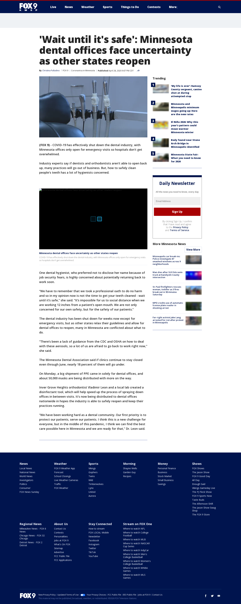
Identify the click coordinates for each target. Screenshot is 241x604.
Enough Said (198, 484)
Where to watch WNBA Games (135, 569)
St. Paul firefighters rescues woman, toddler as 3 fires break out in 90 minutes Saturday (167, 290)
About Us (61, 524)
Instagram (94, 544)
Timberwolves (96, 484)
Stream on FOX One (137, 524)
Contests (59, 532)
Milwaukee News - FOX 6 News (33, 530)
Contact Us (60, 528)
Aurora (92, 495)
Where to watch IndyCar (136, 550)
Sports (93, 464)
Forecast (58, 472)
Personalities (61, 536)
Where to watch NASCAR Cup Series (136, 545)
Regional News (30, 524)
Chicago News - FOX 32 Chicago (32, 537)
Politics (23, 484)
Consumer (25, 488)
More (173, 7)
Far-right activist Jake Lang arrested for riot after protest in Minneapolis (168, 320)
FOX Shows (198, 468)
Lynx (91, 488)
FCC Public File (62, 556)
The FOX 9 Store (201, 514)
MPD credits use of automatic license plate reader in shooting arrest (168, 305)
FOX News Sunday (29, 491)
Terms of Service (179, 230)
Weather (60, 464)
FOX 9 (65, 70)
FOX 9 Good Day (201, 476)
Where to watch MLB (134, 539)
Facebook (94, 540)
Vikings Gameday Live (203, 488)
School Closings (62, 476)
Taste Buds (198, 499)
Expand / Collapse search (219, 7)
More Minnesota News (169, 244)
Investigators (26, 480)
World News (26, 476)
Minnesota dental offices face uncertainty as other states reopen (78, 253)
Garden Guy (129, 472)
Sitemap (58, 548)
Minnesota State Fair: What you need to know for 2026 (186, 158)
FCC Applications (63, 560)
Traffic (57, 484)
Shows (196, 464)
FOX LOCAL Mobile (99, 532)
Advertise (59, 552)
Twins (92, 476)
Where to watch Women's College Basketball (137, 562)
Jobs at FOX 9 (61, 540)
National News (27, 472)
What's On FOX (62, 544)
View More (193, 249)
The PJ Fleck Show (202, 491)
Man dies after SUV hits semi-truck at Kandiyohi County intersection (168, 275)
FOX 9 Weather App (64, 468)
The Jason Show (200, 472)
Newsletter (94, 536)
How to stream (97, 528)
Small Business (166, 480)
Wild (91, 480)
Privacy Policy (180, 227)
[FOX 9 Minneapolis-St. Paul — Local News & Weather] (30, 7)
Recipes (127, 476)
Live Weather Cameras (66, 480)
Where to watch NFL (134, 528)
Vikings (92, 468)
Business (162, 472)
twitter (212, 595)
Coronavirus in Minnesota (83, 70)
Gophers (93, 472)
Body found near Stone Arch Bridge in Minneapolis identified (185, 143)
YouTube (93, 556)
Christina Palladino (51, 70)
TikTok (92, 552)
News (24, 464)
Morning (129, 464)
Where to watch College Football (136, 534)
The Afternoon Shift (202, 503)
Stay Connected (100, 524)
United (92, 491)
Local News (26, 468)
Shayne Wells (130, 468)
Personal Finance (167, 468)
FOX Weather (61, 488)
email (218, 595)
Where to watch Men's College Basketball (135, 556)
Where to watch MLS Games (134, 576)
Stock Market (165, 476)
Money (163, 464)
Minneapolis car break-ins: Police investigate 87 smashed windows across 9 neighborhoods (167, 260)
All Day (196, 480)
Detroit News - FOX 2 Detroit (31, 544)
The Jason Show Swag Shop (204, 509)
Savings (162, 484)
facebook (205, 595)
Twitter (92, 548)
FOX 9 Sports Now (202, 495)
